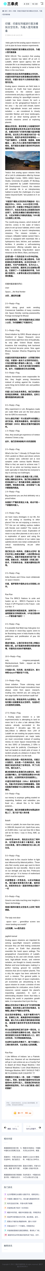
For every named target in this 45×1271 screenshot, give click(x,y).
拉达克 (18, 74)
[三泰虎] (10, 4)
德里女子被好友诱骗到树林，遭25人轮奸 (21, 1221)
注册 (36, 4)
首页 (5, 11)
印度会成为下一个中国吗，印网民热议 (21, 1226)
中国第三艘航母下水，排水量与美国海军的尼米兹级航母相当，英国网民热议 (24, 1199)
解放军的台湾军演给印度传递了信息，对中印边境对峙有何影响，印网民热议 (24, 1235)
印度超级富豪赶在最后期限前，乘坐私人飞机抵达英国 (24, 1230)
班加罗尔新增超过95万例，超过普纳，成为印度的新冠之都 (24, 1217)
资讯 (10, 11)
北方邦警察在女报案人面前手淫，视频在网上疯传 (24, 1194)
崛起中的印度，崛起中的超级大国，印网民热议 (24, 1212)
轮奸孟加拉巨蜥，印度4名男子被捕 (19, 1203)
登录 (27, 4)
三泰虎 (12, 1103)
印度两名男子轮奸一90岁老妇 (17, 1208)
